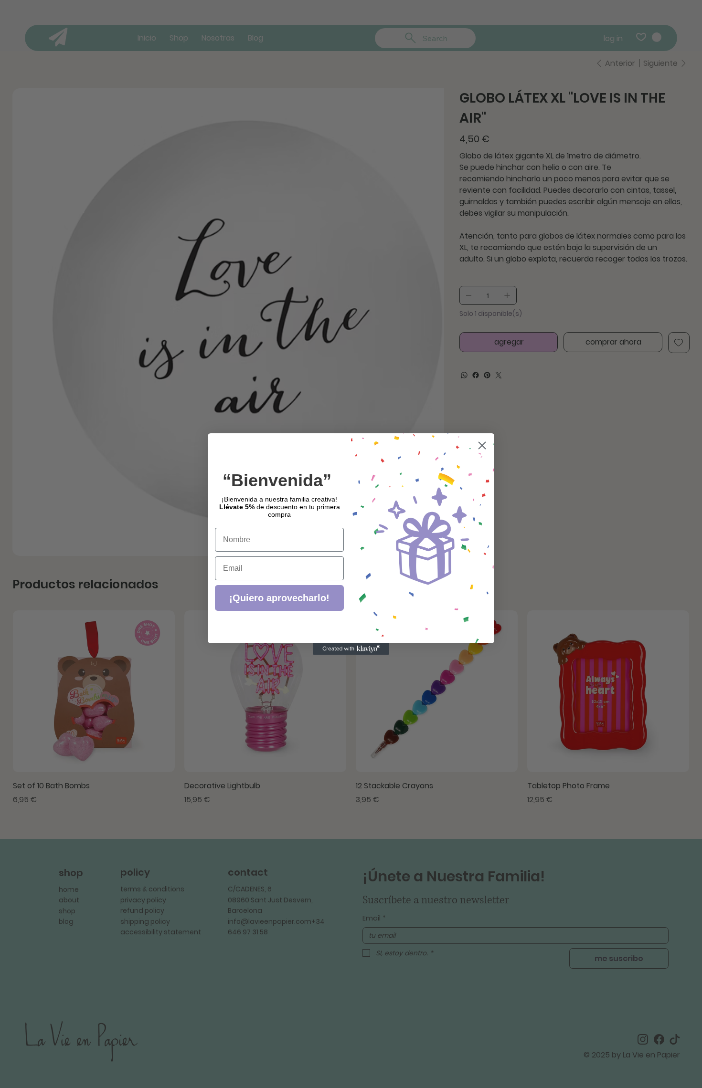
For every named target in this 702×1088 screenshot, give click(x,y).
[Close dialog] (482, 445)
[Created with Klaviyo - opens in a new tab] (351, 649)
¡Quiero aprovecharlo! (279, 598)
